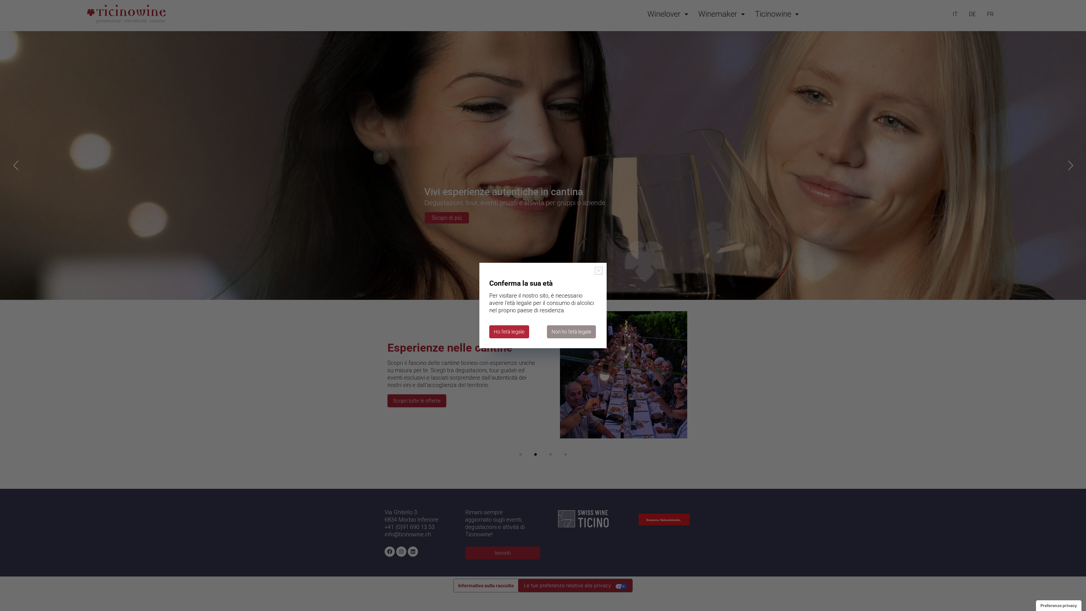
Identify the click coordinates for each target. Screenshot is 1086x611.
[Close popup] (599, 271)
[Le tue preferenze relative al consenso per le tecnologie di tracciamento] (1058, 605)
